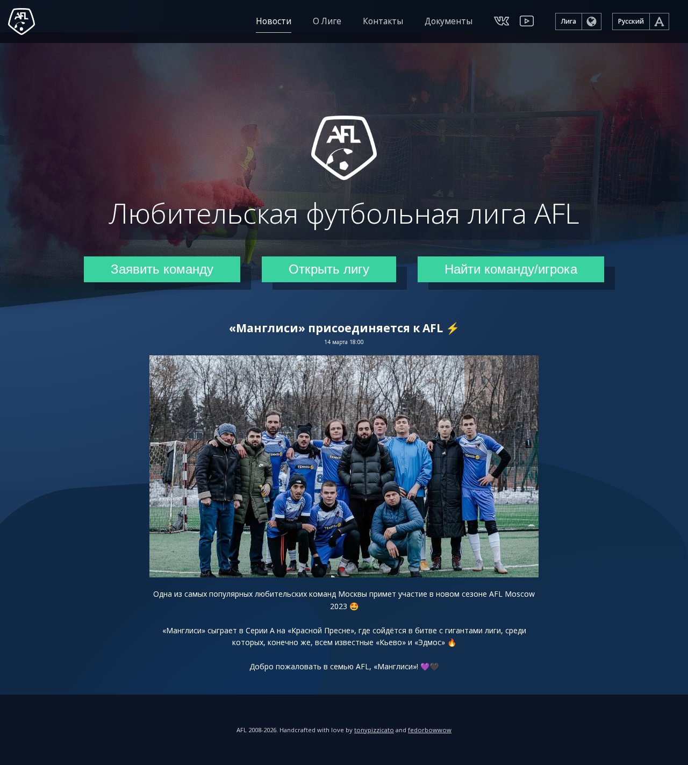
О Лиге (327, 21)
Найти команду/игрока (511, 269)
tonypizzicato (374, 730)
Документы (448, 21)
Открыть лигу (329, 269)
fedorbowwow (430, 730)
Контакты (383, 21)
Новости (273, 21)
